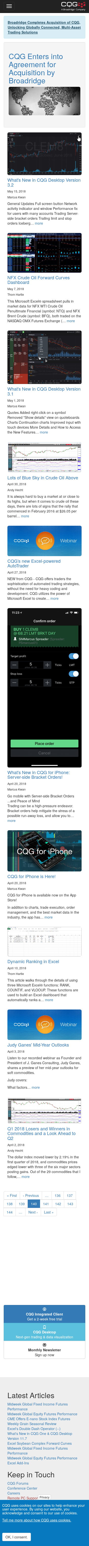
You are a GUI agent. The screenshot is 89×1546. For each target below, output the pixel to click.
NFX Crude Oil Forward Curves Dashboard (38, 279)
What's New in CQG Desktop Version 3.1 (44, 391)
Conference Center (22, 1488)
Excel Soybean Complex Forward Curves (39, 1443)
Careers (13, 1493)
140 (35, 1204)
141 (47, 1203)
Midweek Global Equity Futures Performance (42, 1413)
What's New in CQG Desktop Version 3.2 (44, 182)
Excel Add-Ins (18, 1462)
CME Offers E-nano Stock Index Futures (38, 1418)
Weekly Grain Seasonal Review (31, 1423)
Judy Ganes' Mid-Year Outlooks (38, 1044)
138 (11, 1203)
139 (23, 1203)
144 (11, 1212)
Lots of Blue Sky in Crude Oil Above (42, 477)
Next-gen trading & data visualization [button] (44, 1334)
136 (59, 1195)
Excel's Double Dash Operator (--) (34, 1428)
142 (59, 1203)
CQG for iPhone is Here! (31, 876)
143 (71, 1203)
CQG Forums (17, 1483)
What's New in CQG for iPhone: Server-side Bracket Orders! (38, 774)
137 (71, 1195)
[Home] (73, 6)
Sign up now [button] (44, 1352)
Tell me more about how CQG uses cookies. (36, 1520)
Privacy (44, 1497)
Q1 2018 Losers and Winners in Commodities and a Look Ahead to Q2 (41, 1133)
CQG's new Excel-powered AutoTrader (34, 563)
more (39, 223)
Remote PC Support (23, 1497)
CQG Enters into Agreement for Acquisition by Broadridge (36, 68)
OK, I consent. (16, 1536)
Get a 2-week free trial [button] (44, 1316)
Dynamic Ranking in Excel (33, 961)
